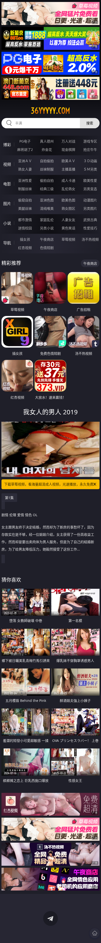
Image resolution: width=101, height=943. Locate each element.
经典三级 (47, 188)
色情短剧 (47, 247)
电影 (7, 184)
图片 (7, 203)
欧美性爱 (90, 180)
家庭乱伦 (47, 219)
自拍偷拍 (47, 160)
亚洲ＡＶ (25, 160)
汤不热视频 (90, 239)
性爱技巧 (90, 228)
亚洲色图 (47, 200)
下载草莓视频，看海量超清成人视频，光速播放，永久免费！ (50, 484)
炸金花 (47, 149)
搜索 (89, 123)
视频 (7, 164)
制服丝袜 (25, 188)
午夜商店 (47, 239)
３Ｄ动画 (90, 160)
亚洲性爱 (25, 180)
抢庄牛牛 (90, 149)
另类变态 (90, 188)
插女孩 (25, 239)
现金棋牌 (68, 149)
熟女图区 (68, 208)
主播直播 (68, 169)
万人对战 (68, 141)
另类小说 (47, 228)
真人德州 (47, 141)
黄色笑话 (68, 228)
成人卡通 (68, 180)
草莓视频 (68, 239)
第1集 (9, 497)
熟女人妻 (25, 169)
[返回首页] (95, 933)
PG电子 (25, 141)
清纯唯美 (47, 208)
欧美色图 (68, 200)
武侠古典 (90, 219)
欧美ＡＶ (68, 160)
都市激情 (25, 219)
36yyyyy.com (50, 111)
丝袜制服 (47, 169)
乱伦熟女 (68, 188)
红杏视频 (25, 247)
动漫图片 (90, 200)
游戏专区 (90, 141)
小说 (7, 223)
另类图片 (90, 208)
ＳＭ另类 (90, 169)
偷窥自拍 (25, 200)
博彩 (7, 144)
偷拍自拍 (47, 180)
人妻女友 (68, 219)
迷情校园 (25, 228)
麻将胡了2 (25, 149)
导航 (7, 243)
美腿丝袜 (25, 208)
